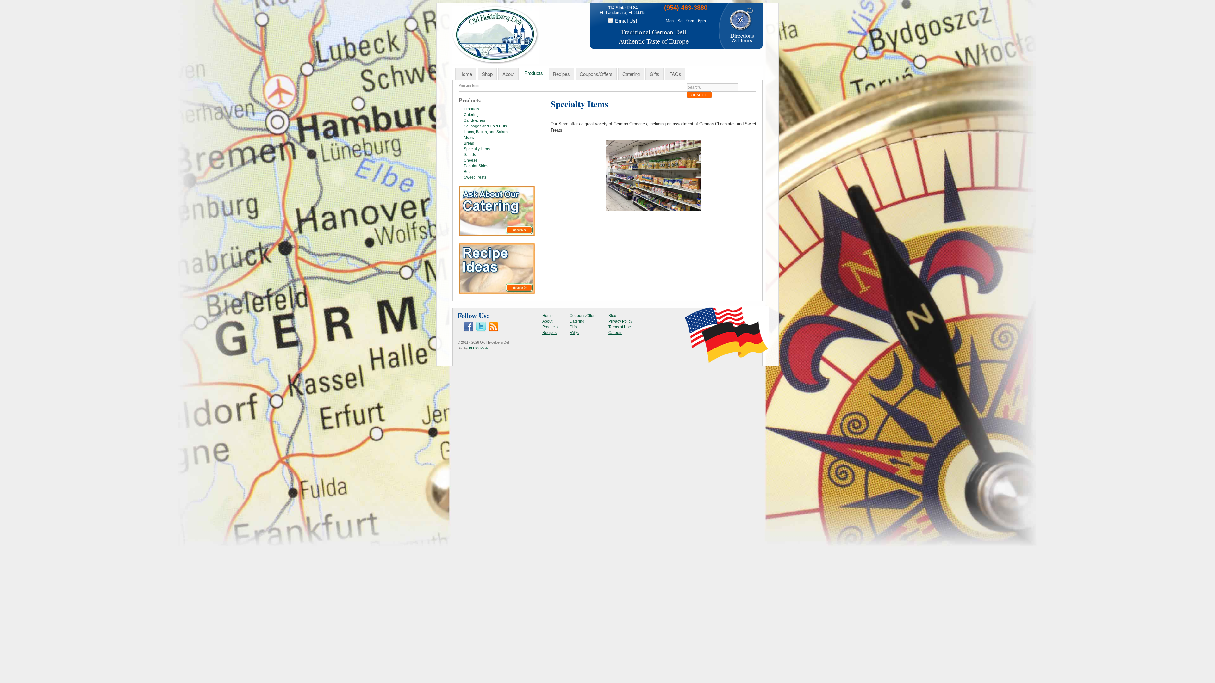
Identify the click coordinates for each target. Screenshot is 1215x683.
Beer (468, 171)
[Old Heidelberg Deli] (495, 63)
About (508, 74)
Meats (469, 137)
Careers (615, 332)
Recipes (561, 74)
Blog (612, 315)
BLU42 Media (479, 348)
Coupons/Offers (596, 74)
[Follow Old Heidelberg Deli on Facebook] (468, 330)
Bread (469, 143)
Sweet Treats (475, 177)
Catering (631, 74)
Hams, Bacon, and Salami (486, 132)
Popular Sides (476, 166)
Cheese (470, 160)
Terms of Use (619, 327)
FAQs (675, 74)
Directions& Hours (742, 38)
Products (533, 73)
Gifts (654, 74)
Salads (470, 154)
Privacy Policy (620, 321)
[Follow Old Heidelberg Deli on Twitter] (481, 330)
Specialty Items (477, 149)
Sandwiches (474, 120)
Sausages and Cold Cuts (485, 126)
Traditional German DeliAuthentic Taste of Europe (653, 37)
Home (465, 74)
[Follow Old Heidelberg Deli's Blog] (494, 330)
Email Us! (626, 21)
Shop (487, 74)
